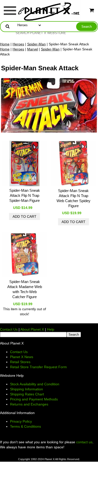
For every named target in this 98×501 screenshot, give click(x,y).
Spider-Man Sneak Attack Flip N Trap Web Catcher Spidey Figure (73, 198)
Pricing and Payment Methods (34, 399)
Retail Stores (20, 362)
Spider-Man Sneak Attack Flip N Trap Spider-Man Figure (24, 195)
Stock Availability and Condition (34, 384)
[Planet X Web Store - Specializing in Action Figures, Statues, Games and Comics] (49, 10)
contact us (84, 442)
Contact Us (9, 329)
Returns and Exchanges (29, 404)
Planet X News (21, 357)
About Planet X (32, 329)
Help (50, 329)
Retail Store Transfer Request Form (38, 367)
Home (5, 44)
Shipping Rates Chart (27, 394)
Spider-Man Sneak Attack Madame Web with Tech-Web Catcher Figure (24, 289)
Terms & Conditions (25, 426)
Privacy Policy (21, 421)
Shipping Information (26, 389)
